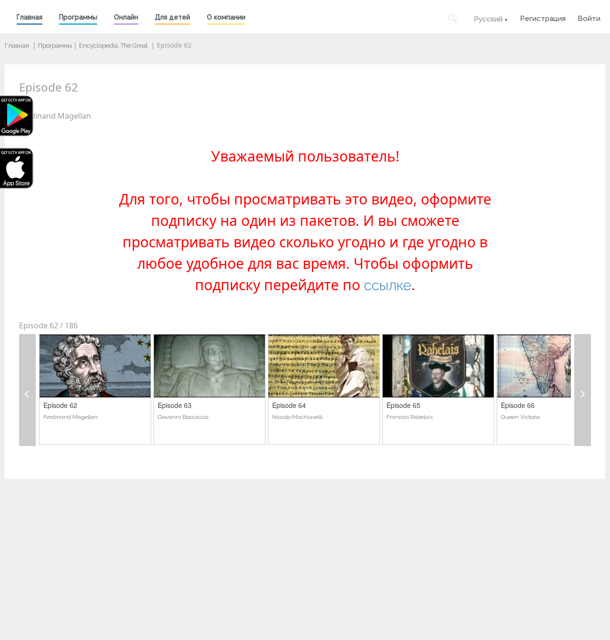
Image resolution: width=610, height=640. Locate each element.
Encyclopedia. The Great (113, 45)
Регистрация (543, 17)
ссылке (387, 285)
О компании (226, 17)
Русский (488, 19)
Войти (589, 17)
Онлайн (126, 17)
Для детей (172, 17)
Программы (78, 17)
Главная (29, 17)
